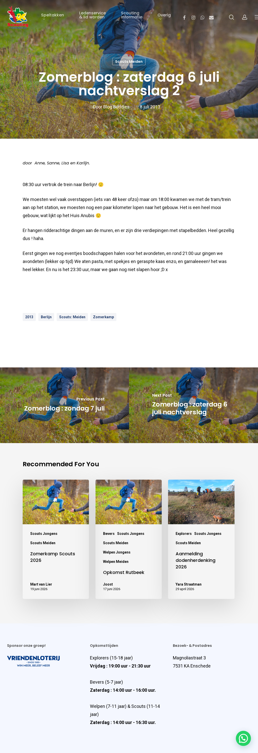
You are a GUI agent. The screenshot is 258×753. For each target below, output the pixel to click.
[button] (243, 738)
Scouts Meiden (129, 61)
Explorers (184, 534)
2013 (29, 317)
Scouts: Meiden (72, 317)
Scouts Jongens (43, 534)
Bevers (109, 534)
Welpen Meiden (115, 562)
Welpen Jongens (117, 552)
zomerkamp (103, 317)
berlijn (46, 317)
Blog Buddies (116, 106)
